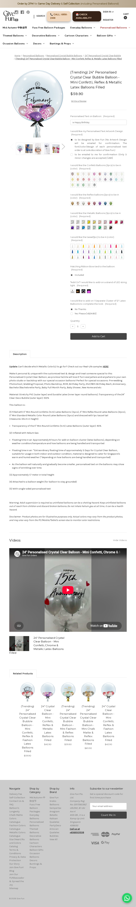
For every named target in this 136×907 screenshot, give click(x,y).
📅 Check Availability (84, 16)
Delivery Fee (15, 794)
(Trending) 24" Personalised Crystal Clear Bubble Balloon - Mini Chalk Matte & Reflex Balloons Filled (88, 725)
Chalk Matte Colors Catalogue (16, 818)
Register (108, 19)
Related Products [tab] (23, 673)
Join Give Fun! (16, 867)
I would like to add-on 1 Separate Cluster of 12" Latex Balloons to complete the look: (98, 302)
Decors (37, 43)
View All (53, 839)
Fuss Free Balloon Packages (48, 27)
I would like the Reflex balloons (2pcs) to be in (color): (94, 196)
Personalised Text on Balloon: (92, 116)
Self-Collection (17, 797)
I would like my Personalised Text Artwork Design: (96, 133)
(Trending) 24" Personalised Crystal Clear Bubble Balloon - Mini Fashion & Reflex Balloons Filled (68, 723)
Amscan (54, 829)
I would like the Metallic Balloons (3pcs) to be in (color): (95, 215)
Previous (11, 146)
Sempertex (55, 808)
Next (63, 146)
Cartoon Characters (76, 35)
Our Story (14, 863)
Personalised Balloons (113, 27)
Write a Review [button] (78, 101)
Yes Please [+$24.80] (85, 313)
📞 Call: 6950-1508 (59, 16)
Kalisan (54, 818)
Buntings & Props (60, 43)
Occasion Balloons (14, 43)
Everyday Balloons (81, 27)
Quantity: (75, 320)
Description (20, 354)
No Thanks (80, 309)
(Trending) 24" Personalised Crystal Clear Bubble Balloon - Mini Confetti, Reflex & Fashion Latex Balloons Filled (27, 729)
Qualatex (54, 822)
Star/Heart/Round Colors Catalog (17, 843)
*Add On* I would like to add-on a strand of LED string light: (98, 284)
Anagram (55, 811)
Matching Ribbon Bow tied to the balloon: (92, 268)
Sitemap (13, 888)
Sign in (107, 11)
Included (79, 275)
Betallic (54, 815)
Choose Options (27, 695)
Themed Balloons (13, 35)
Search (40, 15)
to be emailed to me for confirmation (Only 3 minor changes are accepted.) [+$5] (101, 156)
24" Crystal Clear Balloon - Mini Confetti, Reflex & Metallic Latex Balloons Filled (48, 723)
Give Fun (54, 797)
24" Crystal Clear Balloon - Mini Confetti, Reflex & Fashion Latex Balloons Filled (108, 723)
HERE (105, 366)
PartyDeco (55, 825)
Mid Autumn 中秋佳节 (15, 27)
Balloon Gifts (105, 35)
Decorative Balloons (44, 35)
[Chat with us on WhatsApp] (127, 898)
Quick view (27, 687)
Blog (11, 870)
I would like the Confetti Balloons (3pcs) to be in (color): (95, 167)
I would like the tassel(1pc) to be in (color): (92, 239)
